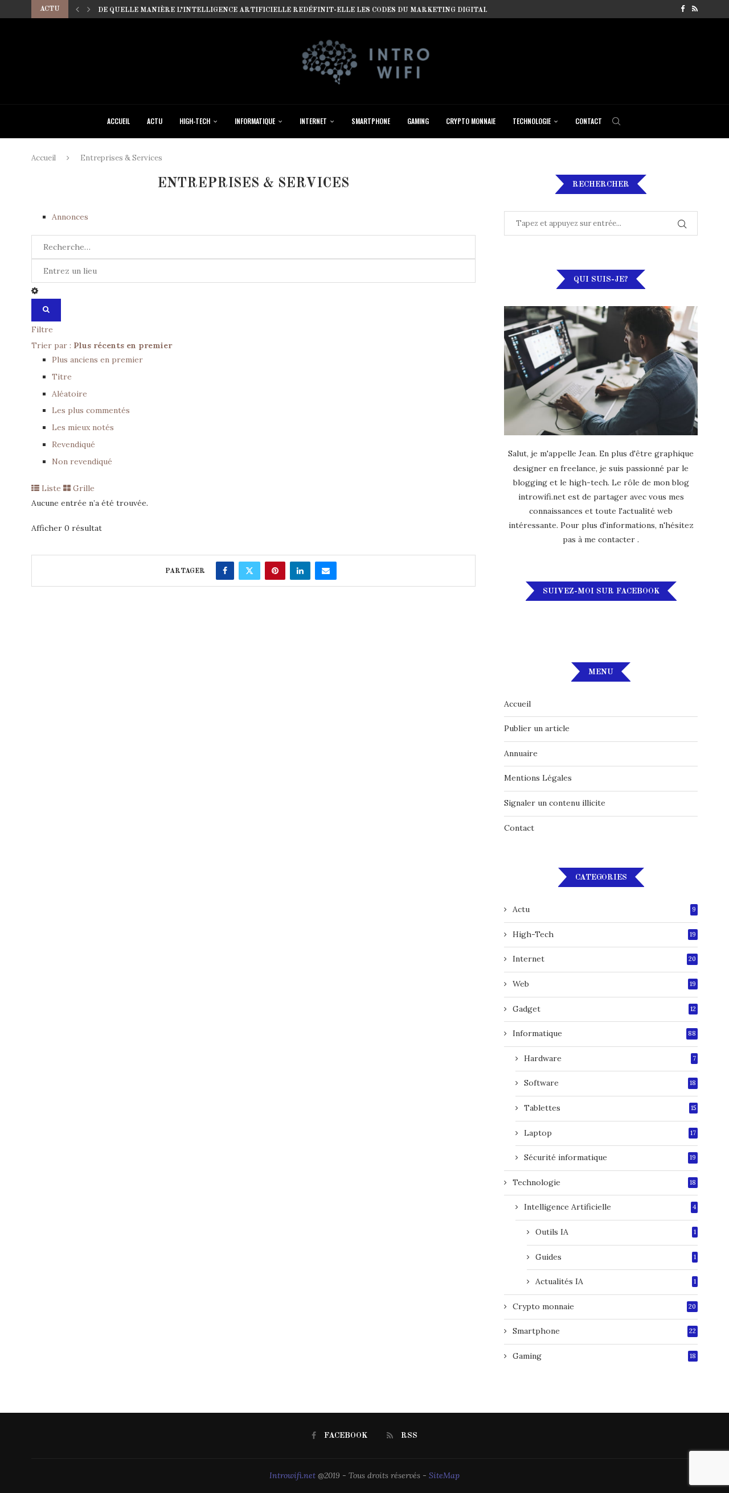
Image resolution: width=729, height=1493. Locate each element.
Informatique (255, 121)
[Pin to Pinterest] (275, 571)
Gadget (604, 1009)
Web (604, 984)
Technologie (532, 121)
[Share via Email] (326, 571)
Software (610, 1083)
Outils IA (615, 1232)
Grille (83, 488)
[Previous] (77, 9)
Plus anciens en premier (97, 359)
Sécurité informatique (610, 1157)
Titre (62, 377)
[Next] (88, 9)
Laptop (610, 1133)
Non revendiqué (82, 461)
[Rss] (695, 9)
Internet (313, 121)
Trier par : (101, 345)
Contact (588, 121)
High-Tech (194, 121)
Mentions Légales (538, 778)
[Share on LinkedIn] (300, 571)
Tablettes (610, 1108)
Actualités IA (615, 1281)
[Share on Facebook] (225, 571)
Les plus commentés (91, 410)
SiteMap (444, 1475)
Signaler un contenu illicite (554, 803)
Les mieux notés (83, 427)
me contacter (610, 539)
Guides (615, 1257)
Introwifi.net (292, 1475)
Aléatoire (69, 394)
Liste (50, 488)
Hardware (610, 1058)
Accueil (118, 121)
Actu (154, 121)
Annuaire (521, 753)
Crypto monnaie (470, 121)
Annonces (70, 217)
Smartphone (370, 121)
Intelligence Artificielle (610, 1207)
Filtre (42, 329)
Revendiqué (73, 444)
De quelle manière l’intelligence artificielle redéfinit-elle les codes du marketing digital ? (295, 10)
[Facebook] (683, 9)
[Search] (616, 121)
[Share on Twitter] (249, 571)
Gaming (418, 121)
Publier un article (537, 728)
